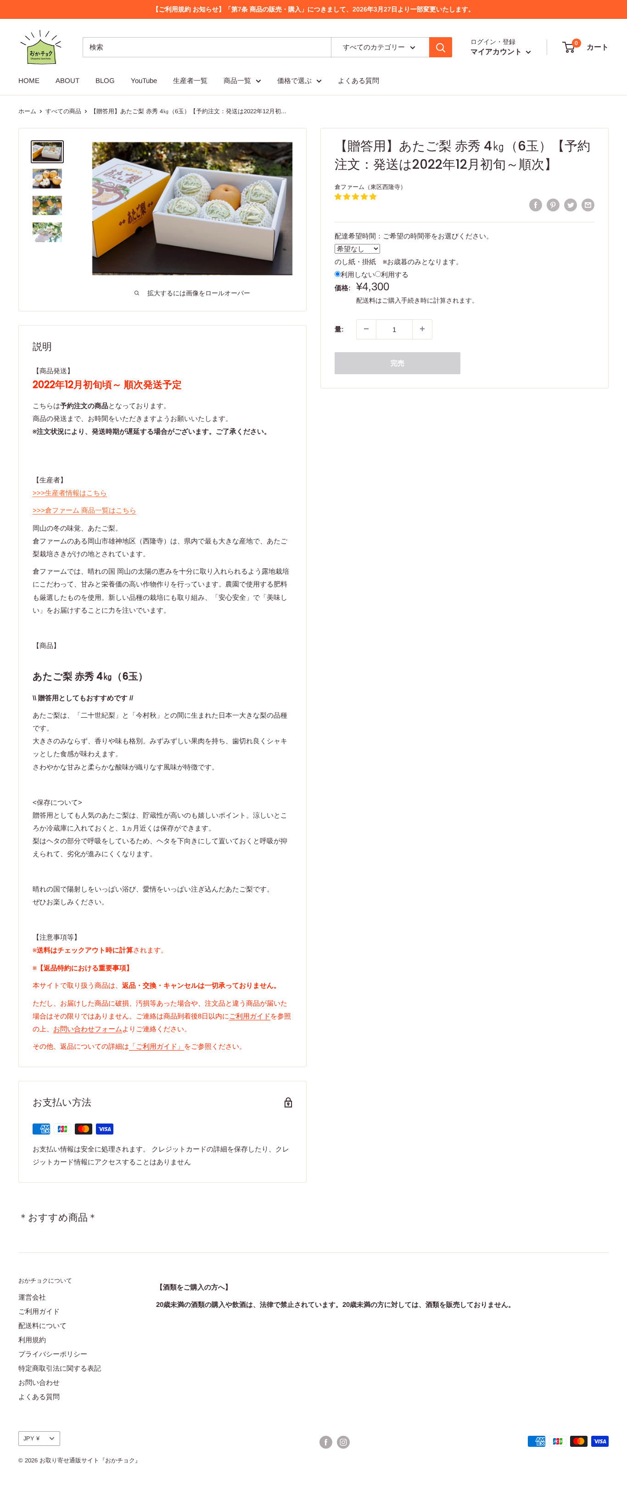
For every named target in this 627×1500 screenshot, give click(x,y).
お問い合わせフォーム (87, 1029)
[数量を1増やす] (422, 328)
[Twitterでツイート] (570, 204)
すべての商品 (63, 111)
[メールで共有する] (588, 204)
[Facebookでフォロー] (325, 1442)
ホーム (27, 111)
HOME (28, 80)
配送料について (42, 1325)
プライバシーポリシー (52, 1354)
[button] (355, 196)
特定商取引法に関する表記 (59, 1368)
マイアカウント (497, 51)
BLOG (105, 80)
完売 (397, 362)
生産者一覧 (190, 80)
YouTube (144, 80)
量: (339, 328)
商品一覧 (237, 80)
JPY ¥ (31, 1438)
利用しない (358, 274)
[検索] (440, 47)
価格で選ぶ (294, 80)
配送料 (365, 300)
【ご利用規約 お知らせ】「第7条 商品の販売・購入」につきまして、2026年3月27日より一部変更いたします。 (313, 9)
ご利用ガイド (249, 1016)
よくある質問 (358, 80)
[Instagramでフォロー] (343, 1442)
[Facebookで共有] (535, 204)
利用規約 (32, 1340)
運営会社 (32, 1297)
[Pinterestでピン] (553, 204)
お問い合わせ (39, 1382)
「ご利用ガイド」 (156, 1046)
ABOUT (67, 80)
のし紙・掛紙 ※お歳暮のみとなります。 (399, 261)
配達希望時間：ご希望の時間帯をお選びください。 (414, 235)
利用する (395, 274)
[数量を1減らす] (366, 328)
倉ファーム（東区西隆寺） (370, 186)
